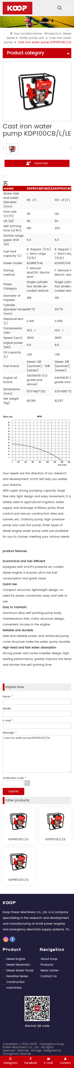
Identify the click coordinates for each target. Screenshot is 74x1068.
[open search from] (59, 7)
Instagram (10, 1063)
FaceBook (30, 1063)
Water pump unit (31, 38)
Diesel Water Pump (20, 970)
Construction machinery (15, 985)
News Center (50, 970)
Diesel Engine (15, 959)
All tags (36, 1050)
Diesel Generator (18, 964)
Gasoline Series (17, 976)
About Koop (49, 959)
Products (52, 33)
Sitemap (23, 1050)
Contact (65, 1063)
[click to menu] (68, 8)
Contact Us (49, 976)
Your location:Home (27, 33)
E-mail (48, 1063)
